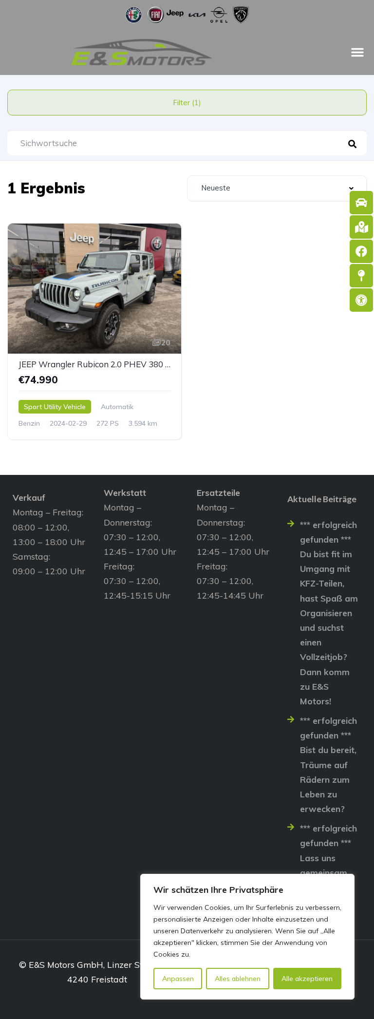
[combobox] (277, 188)
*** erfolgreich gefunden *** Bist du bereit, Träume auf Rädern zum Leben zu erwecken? (328, 764)
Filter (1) (187, 102)
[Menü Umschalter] (357, 52)
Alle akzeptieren (307, 978)
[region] (247, 937)
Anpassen (178, 978)
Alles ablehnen (238, 978)
